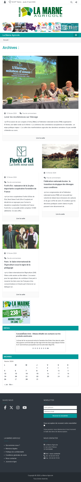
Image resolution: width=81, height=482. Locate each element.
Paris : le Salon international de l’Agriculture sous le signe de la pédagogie (17, 265)
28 (27, 379)
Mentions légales (11, 449)
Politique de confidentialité (15, 452)
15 (37, 374)
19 (5, 376)
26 (5, 379)
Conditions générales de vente (16, 455)
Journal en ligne (11, 462)
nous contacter (55, 454)
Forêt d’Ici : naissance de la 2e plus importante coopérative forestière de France (20, 189)
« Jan (6, 385)
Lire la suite (40, 138)
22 (37, 376)
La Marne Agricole (11, 35)
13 (16, 374)
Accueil (5, 40)
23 (48, 376)
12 (5, 374)
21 (27, 376)
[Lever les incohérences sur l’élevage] (40, 82)
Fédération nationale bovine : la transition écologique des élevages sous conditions (59, 184)
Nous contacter (11, 458)
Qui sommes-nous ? (13, 445)
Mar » (11, 385)
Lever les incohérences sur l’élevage (21, 117)
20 (16, 376)
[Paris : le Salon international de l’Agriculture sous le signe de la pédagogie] (21, 236)
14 (27, 374)
